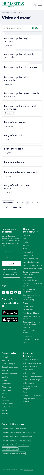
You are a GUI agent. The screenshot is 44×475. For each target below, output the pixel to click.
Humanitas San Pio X (29, 432)
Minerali (4, 380)
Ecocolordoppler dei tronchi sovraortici (19, 56)
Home (4, 12)
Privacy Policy (28, 310)
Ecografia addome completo (30, 387)
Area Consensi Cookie (31, 313)
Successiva (17, 207)
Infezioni (5, 370)
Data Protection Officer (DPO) (31, 317)
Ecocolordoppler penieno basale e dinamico (21, 94)
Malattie (5, 377)
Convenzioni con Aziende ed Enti (32, 284)
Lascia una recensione (31, 339)
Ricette (4, 394)
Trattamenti (6, 407)
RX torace (26, 392)
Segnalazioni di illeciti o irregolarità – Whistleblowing (31, 297)
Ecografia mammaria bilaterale (30, 400)
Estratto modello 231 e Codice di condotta (31, 323)
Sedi (24, 239)
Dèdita (25, 342)
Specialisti (5, 400)
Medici (25, 242)
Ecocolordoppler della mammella (16, 78)
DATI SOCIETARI (28, 470)
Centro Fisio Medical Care (32, 265)
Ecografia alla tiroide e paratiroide (16, 186)
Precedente (8, 202)
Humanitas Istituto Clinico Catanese (14, 453)
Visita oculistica (28, 370)
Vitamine (5, 413)
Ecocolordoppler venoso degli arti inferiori (20, 107)
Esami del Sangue (8, 364)
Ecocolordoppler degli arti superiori (18, 39)
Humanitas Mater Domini (10, 436)
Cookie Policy (28, 306)
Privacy (26, 303)
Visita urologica (28, 383)
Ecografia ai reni (13, 135)
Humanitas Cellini (24, 441)
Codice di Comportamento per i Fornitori (31, 330)
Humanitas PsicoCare (31, 262)
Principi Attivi (6, 390)
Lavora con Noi (28, 255)
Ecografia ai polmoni (15, 122)
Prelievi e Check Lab (30, 259)
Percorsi (26, 245)
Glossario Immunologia (10, 367)
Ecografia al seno (13, 148)
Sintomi (4, 397)
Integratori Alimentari (9, 374)
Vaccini (4, 410)
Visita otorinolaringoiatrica (32, 376)
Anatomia (5, 360)
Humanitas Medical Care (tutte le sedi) (14, 428)
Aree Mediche (28, 252)
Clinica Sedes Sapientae (10, 449)
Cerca (35, 28)
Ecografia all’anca (14, 162)
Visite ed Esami (11, 12)
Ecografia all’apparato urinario (20, 172)
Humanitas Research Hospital (12, 432)
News (25, 249)
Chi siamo (26, 235)
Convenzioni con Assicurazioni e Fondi (30, 279)
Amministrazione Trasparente (29, 290)
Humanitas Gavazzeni (9, 441)
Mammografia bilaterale (32, 395)
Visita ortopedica (29, 373)
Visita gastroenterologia (32, 380)
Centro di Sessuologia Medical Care (31, 273)
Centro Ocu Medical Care (32, 269)
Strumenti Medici (8, 403)
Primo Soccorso (7, 387)
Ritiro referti (27, 336)
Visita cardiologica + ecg (32, 363)
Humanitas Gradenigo (9, 445)
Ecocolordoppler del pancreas (20, 67)
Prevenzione (6, 384)
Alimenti (5, 357)
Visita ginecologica (30, 366)
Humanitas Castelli (26, 436)
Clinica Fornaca (23, 445)
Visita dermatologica (30, 360)
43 (7, 207)
